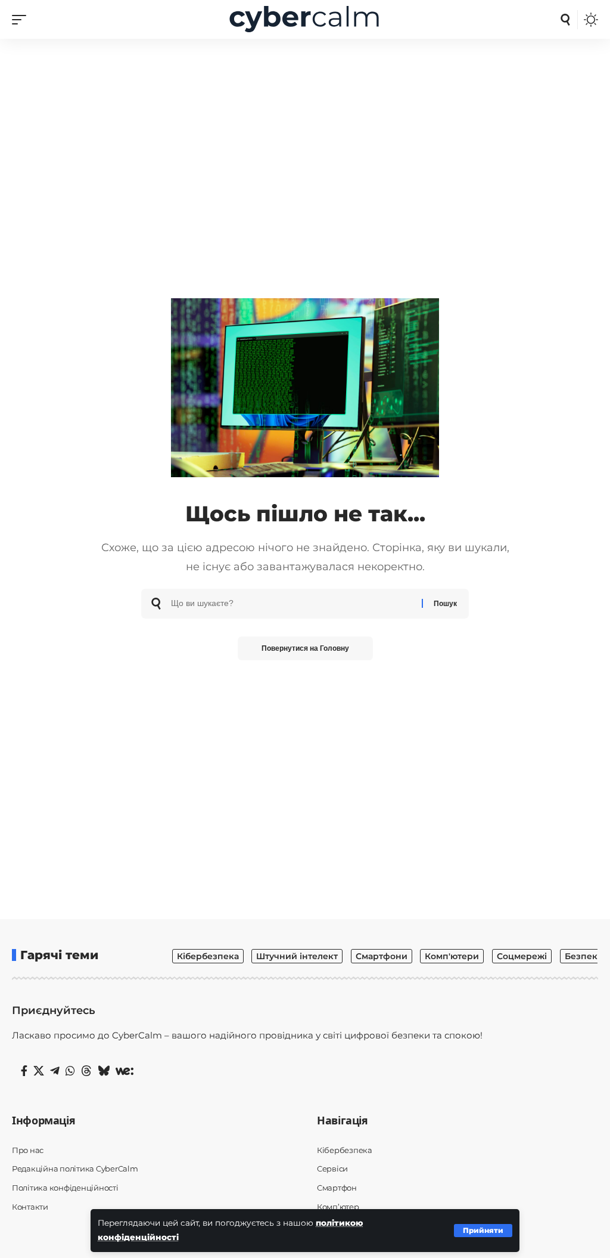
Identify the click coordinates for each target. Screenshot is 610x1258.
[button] (483, 1230)
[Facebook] (24, 1071)
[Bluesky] (104, 1071)
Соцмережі (522, 956)
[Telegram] (55, 1071)
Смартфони (381, 956)
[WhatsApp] (70, 1071)
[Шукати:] (292, 604)
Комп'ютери (452, 956)
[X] (38, 1071)
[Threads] (86, 1071)
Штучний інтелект (297, 956)
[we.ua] (124, 1071)
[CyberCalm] (305, 19)
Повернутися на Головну (305, 648)
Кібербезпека (208, 956)
